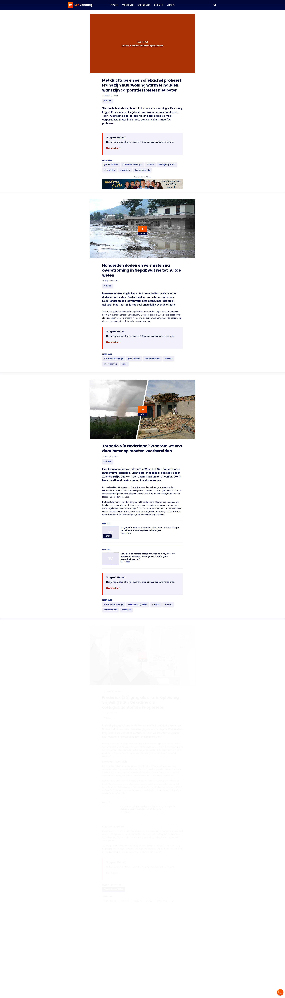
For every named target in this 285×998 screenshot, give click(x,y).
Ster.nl (148, 177)
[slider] (142, 64)
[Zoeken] (214, 5)
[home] (80, 5)
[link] (113, 148)
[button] (93, 68)
